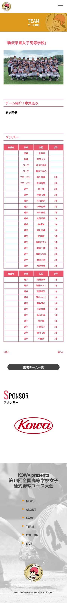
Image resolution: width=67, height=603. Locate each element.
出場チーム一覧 (33, 367)
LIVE (29, 543)
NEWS (30, 501)
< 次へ (6, 351)
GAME (30, 518)
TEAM (30, 526)
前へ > (60, 351)
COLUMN (32, 535)
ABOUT (31, 509)
